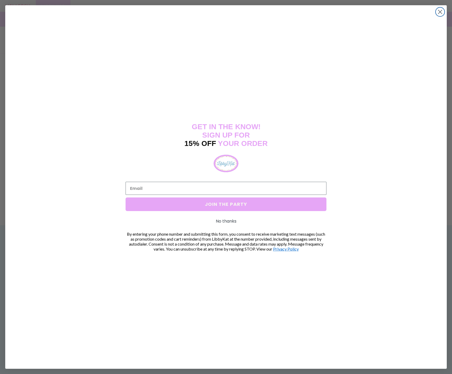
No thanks (226, 221)
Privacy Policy (286, 248)
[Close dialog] (440, 11)
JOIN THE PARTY (226, 204)
